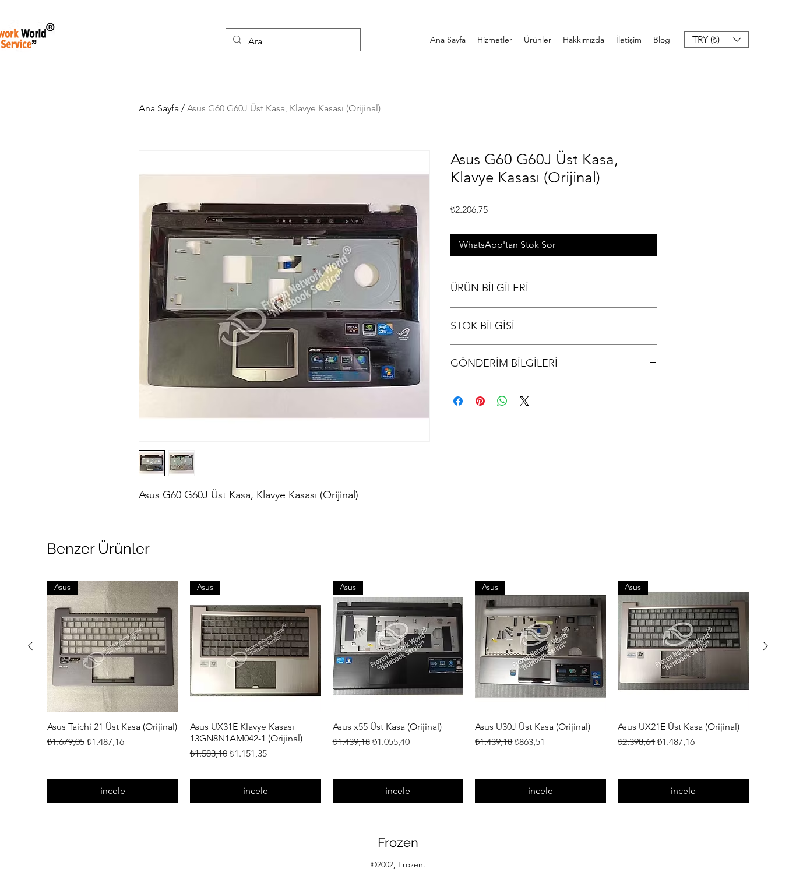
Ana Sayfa (159, 108)
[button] (716, 39)
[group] (398, 691)
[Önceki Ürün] (30, 646)
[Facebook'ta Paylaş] (458, 401)
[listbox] (716, 39)
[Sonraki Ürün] (766, 646)
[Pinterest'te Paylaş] (480, 401)
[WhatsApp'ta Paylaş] (502, 401)
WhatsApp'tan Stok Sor (507, 244)
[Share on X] (524, 401)
